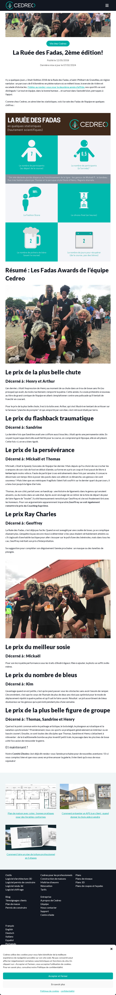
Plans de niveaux (84, 878)
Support (44, 911)
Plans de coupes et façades (89, 885)
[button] (111, 948)
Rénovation (46, 885)
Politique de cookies (49, 991)
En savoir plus (58, 984)
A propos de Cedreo (50, 900)
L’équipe (44, 904)
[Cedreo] (20, 5)
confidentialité (67, 991)
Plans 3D (80, 882)
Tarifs (43, 889)
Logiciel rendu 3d (14, 885)
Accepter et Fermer (58, 976)
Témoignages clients (16, 900)
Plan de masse (12, 904)
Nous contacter (48, 907)
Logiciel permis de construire (20, 882)
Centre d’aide (47, 914)
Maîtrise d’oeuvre (49, 882)
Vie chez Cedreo (58, 43)
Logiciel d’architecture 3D (18, 878)
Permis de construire (16, 907)
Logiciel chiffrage (14, 889)
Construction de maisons (53, 878)
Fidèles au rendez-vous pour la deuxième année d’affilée (56, 87)
